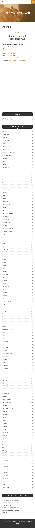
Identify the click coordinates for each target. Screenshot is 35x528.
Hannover (5, 259)
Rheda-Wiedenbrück (7, 408)
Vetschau (4, 457)
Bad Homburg (6, 146)
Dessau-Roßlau (6, 204)
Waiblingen (5, 460)
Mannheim (5, 347)
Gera (3, 240)
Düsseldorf (5, 216)
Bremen (4, 180)
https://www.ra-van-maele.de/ (17, 60)
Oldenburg (5, 384)
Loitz (3, 332)
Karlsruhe (4, 295)
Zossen (4, 481)
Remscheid (5, 405)
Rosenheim (5, 414)
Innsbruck (5, 280)
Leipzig (4, 326)
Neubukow (5, 365)
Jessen (4, 283)
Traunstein (5, 441)
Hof (3, 277)
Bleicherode (5, 167)
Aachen (17, 32)
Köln (3, 307)
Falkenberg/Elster (6, 222)
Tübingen (4, 448)
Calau (3, 186)
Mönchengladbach (7, 353)
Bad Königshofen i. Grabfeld (9, 152)
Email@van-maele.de (13, 58)
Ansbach (4, 137)
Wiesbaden (5, 466)
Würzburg (5, 472)
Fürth (3, 234)
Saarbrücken (5, 423)
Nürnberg (4, 371)
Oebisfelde (5, 374)
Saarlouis (4, 426)
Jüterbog (4, 289)
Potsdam (4, 396)
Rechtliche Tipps (6, 402)
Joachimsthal (5, 286)
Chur (3, 195)
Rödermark (5, 411)
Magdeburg (5, 341)
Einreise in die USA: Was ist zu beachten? (10, 511)
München (4, 356)
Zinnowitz (5, 478)
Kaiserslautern (6, 292)
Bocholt (4, 170)
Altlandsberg (5, 134)
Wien (3, 463)
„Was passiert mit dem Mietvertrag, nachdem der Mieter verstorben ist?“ (11, 501)
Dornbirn (4, 210)
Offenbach (5, 378)
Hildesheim (5, 274)
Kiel (3, 304)
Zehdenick (5, 475)
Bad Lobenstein (6, 155)
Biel (3, 161)
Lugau (4, 338)
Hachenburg (5, 253)
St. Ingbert (5, 432)
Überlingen (5, 451)
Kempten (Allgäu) (7, 301)
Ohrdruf (4, 381)
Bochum (4, 173)
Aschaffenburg (6, 140)
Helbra (4, 262)
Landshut (4, 323)
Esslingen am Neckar (7, 219)
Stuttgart (4, 435)
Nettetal (4, 362)
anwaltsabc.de (16, 521)
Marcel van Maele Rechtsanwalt (17, 37)
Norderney (5, 368)
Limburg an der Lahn (7, 329)
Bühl (3, 183)
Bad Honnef (5, 149)
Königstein (5, 311)
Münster (4, 359)
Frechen (4, 225)
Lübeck (4, 335)
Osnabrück (5, 387)
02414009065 (12, 53)
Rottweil (4, 420)
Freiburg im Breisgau (7, 228)
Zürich (4, 484)
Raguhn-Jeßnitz (6, 399)
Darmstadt (5, 201)
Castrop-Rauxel (6, 189)
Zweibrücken (5, 487)
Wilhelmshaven (6, 469)
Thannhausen (5, 438)
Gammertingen (6, 237)
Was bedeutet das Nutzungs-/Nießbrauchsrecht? (10, 506)
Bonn (3, 177)
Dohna (4, 207)
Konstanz (4, 314)
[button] (1, 2)
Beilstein (4, 158)
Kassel (4, 298)
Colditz (4, 198)
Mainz (4, 344)
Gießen (4, 244)
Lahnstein (4, 317)
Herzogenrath (5, 271)
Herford (4, 268)
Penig (3, 390)
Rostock (4, 417)
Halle (3, 256)
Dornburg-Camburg (7, 213)
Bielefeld (4, 164)
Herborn (4, 265)
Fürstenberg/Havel (7, 231)
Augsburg (5, 143)
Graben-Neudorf (6, 250)
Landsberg (5, 320)
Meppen (4, 350)
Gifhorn (4, 247)
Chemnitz (4, 192)
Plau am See (5, 393)
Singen (4, 429)
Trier (3, 445)
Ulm (3, 454)
